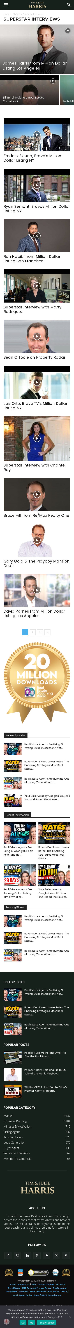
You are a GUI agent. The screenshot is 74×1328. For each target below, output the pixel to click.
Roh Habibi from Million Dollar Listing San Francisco (32, 259)
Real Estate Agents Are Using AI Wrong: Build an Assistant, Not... (43, 746)
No (31, 1322)
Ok (23, 1322)
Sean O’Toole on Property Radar (34, 357)
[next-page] (47, 632)
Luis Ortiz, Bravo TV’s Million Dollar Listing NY (35, 406)
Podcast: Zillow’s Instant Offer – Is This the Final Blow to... (45, 1054)
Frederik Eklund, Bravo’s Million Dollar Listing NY (32, 158)
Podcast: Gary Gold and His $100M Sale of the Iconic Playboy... (45, 1071)
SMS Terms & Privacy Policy (36, 1288)
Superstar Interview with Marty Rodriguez (32, 309)
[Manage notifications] (6, 1321)
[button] (6, 5)
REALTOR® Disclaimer (42, 1284)
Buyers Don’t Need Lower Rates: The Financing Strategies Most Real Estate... (46, 765)
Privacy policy (46, 1322)
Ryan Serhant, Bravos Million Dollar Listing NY (37, 208)
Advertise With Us (20, 1284)
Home (7, 14)
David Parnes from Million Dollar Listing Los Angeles (34, 613)
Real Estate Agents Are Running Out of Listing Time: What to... (46, 780)
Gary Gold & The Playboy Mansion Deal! (37, 563)
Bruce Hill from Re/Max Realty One (36, 515)
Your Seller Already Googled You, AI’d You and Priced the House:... (47, 797)
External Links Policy (48, 1291)
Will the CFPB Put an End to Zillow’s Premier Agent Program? (45, 1089)
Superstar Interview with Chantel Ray (35, 467)
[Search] (69, 5)
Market (16, 14)
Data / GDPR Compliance (47, 1295)
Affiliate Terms (27, 1291)
